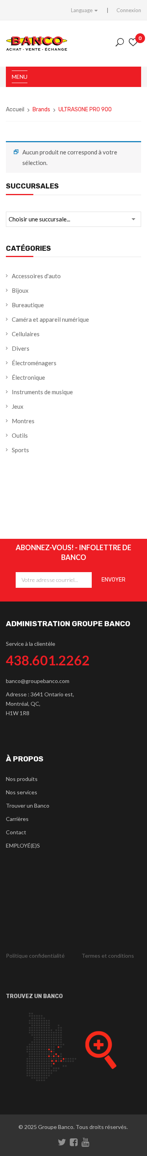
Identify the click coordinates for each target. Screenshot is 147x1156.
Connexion (128, 10)
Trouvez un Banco (34, 996)
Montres (23, 420)
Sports (20, 449)
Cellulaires (26, 333)
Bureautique (28, 304)
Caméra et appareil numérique (50, 319)
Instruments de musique (42, 391)
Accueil (15, 109)
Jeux (18, 406)
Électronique (28, 377)
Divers (20, 348)
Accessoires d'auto (36, 275)
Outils (20, 435)
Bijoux (20, 290)
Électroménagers (34, 362)
